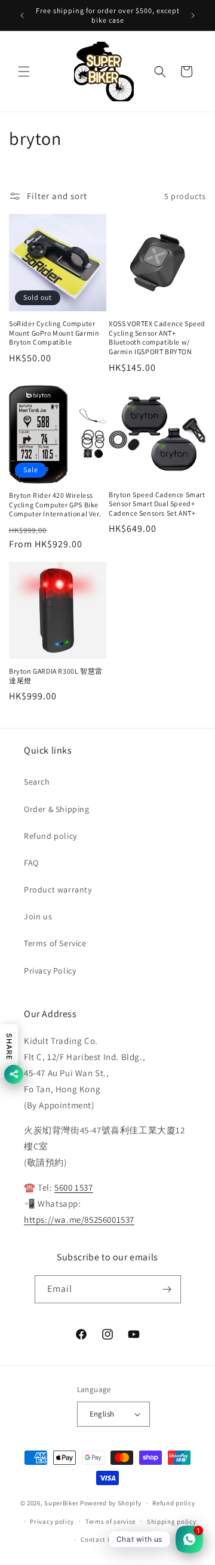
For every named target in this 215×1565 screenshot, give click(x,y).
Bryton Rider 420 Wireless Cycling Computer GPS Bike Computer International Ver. (55, 504)
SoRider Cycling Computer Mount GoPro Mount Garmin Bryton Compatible (54, 332)
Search (37, 781)
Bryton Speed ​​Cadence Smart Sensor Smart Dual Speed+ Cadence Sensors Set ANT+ (157, 503)
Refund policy (50, 835)
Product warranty (58, 889)
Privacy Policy (50, 970)
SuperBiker (61, 1503)
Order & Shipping (57, 809)
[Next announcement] (193, 15)
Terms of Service (55, 943)
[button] (24, 71)
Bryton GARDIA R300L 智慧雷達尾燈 (56, 676)
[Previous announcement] (22, 15)
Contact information (113, 1539)
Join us (38, 916)
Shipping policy (171, 1521)
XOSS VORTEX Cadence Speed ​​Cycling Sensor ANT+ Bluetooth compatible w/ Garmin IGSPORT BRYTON (157, 337)
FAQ (31, 862)
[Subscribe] (167, 1289)
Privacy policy (52, 1521)
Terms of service (110, 1521)
